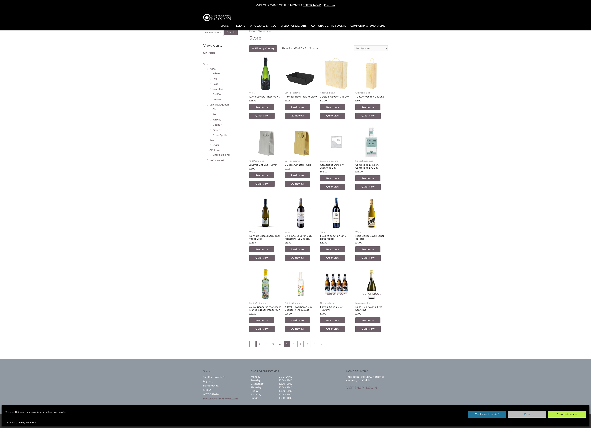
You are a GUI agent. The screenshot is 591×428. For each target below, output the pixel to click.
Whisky (217, 119)
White (216, 73)
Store (225, 25)
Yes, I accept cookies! (487, 414)
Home (252, 31)
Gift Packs (209, 52)
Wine (212, 68)
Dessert (217, 99)
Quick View (261, 115)
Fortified (217, 94)
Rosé (215, 83)
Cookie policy (11, 422)
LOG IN (371, 388)
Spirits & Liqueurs (219, 104)
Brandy (217, 130)
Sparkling (218, 89)
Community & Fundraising (368, 25)
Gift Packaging (221, 154)
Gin (215, 109)
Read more (261, 107)
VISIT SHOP (355, 388)
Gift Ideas (214, 150)
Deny (527, 414)
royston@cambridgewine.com (220, 398)
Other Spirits (220, 135)
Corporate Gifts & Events (328, 25)
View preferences (567, 414)
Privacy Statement (27, 422)
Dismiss (329, 5)
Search (231, 32)
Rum (215, 114)
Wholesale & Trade (263, 25)
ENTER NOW (312, 5)
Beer (212, 140)
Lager (216, 144)
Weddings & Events (294, 25)
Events (240, 25)
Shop (206, 64)
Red (215, 78)
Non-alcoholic (217, 160)
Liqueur (217, 124)
